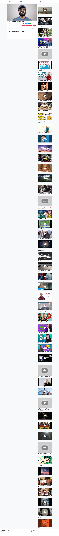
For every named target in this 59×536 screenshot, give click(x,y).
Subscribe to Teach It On (29, 25)
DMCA (31, 531)
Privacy (31, 532)
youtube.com (32, 534)
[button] (40, 1)
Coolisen (9, 1)
